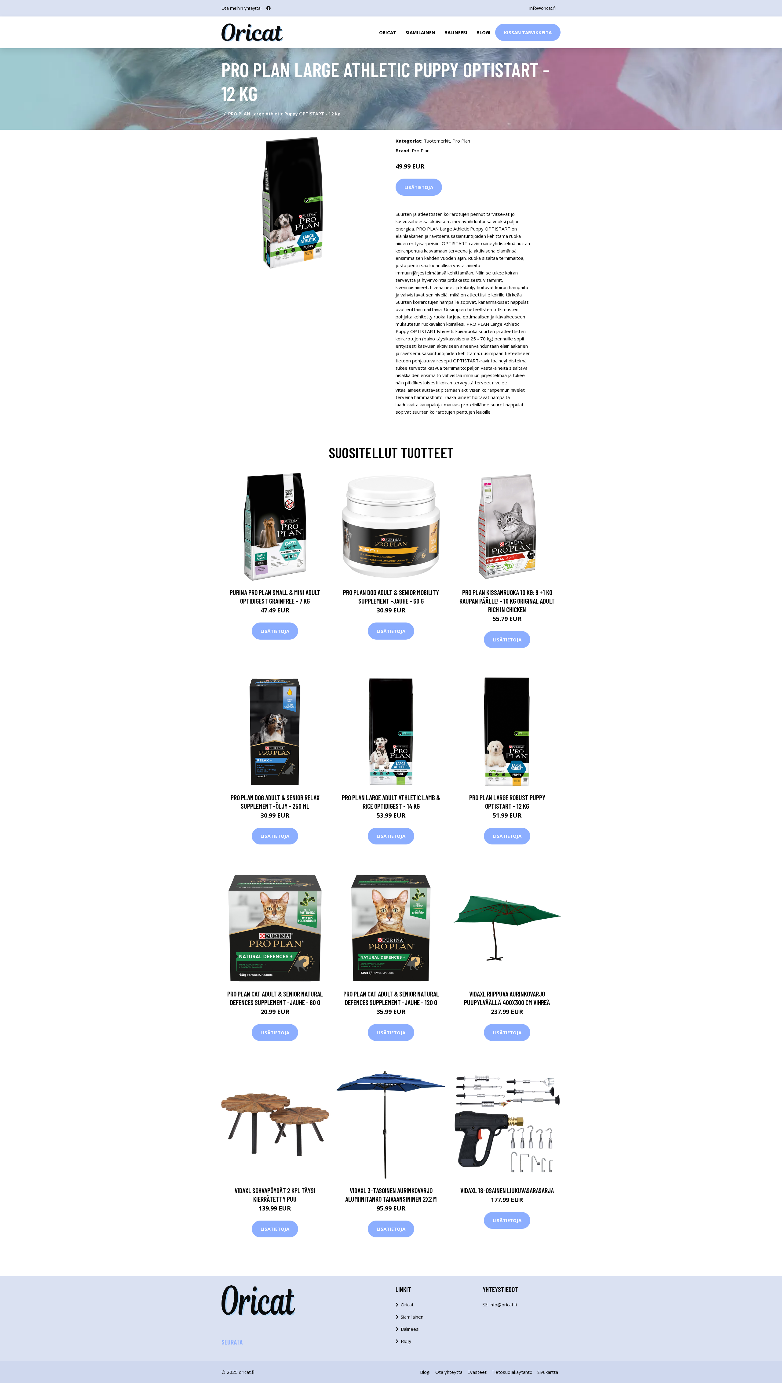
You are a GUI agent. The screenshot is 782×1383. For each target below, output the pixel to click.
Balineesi (455, 32)
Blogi (484, 32)
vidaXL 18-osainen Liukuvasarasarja (507, 1190)
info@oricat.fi (542, 8)
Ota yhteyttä (448, 1372)
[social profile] (268, 8)
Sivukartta (547, 1372)
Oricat (387, 32)
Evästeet (477, 1372)
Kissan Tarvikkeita (528, 32)
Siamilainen (420, 32)
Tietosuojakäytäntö (511, 1372)
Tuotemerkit (437, 141)
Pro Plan (461, 141)
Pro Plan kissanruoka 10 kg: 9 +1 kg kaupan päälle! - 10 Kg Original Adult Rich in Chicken (507, 600)
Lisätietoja (418, 187)
